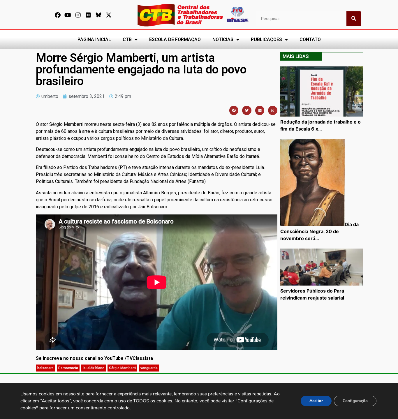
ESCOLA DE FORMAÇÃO (175, 39)
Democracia (68, 368)
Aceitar (316, 401)
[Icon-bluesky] (98, 15)
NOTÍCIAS (222, 39)
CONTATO (310, 39)
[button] (234, 110)
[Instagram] (78, 15)
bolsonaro (45, 368)
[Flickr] (88, 15)
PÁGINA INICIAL (94, 39)
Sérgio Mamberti (122, 368)
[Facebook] (57, 15)
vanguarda (149, 368)
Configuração (355, 401)
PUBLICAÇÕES (266, 39)
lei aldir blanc (93, 368)
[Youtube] (68, 15)
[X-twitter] (108, 15)
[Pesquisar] (353, 18)
